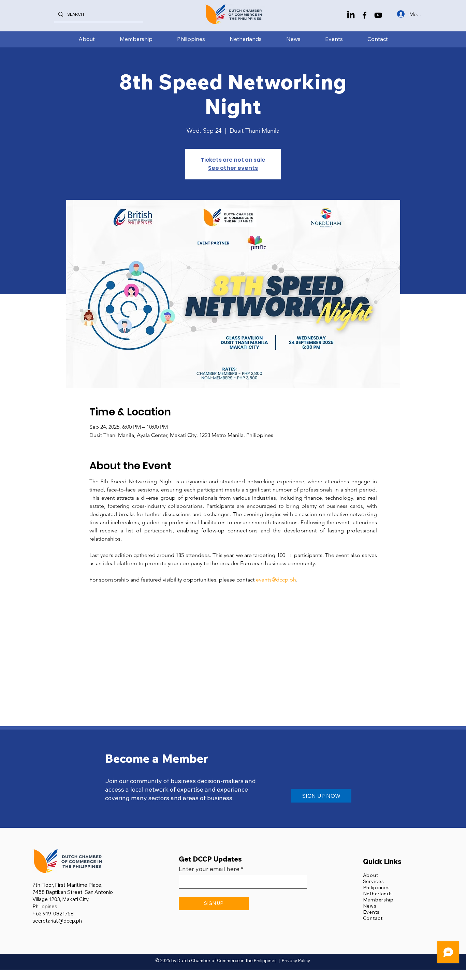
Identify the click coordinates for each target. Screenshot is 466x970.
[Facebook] (364, 15)
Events (371, 912)
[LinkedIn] (350, 15)
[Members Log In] (400, 14)
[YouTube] (378, 15)
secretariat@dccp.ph (57, 920)
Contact (373, 918)
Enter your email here (209, 869)
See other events (233, 168)
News (370, 906)
